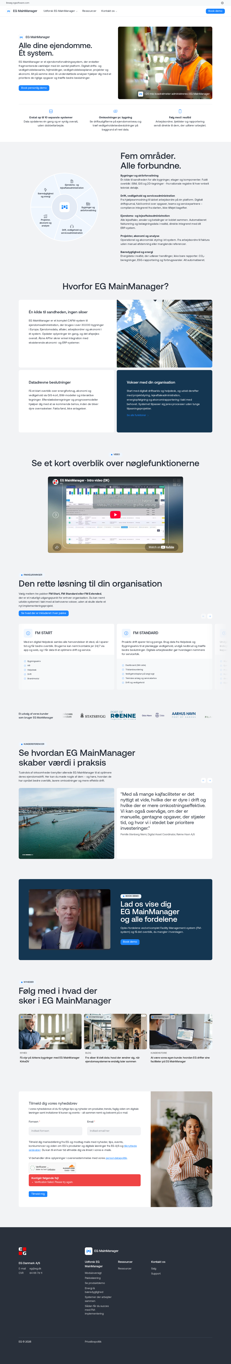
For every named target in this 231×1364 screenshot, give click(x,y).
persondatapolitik (116, 1158)
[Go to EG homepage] (22, 1251)
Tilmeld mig (38, 1194)
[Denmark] (222, 3)
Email (91, 1122)
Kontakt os (108, 11)
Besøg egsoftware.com (17, 3)
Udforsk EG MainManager (59, 11)
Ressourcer (89, 11)
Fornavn (34, 1122)
